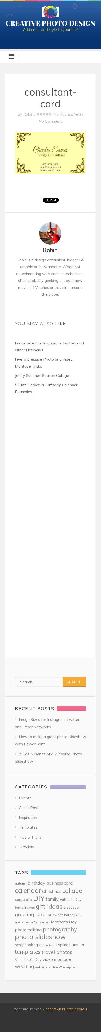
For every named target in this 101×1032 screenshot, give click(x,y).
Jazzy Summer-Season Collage (42, 375)
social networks (48, 945)
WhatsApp (65, 967)
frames (29, 907)
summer (77, 944)
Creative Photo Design (66, 1009)
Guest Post (28, 807)
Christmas (51, 891)
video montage (57, 959)
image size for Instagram (35, 922)
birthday (36, 883)
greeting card (30, 914)
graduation (71, 907)
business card (59, 883)
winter (77, 967)
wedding (24, 966)
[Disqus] (50, 466)
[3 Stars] (43, 114)
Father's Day (71, 899)
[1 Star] (38, 114)
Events (25, 797)
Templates (28, 827)
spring (63, 944)
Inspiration (28, 817)
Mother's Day (64, 921)
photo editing (28, 930)
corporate (23, 899)
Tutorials (26, 846)
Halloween (55, 915)
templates (28, 951)
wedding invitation (46, 967)
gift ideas (49, 906)
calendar (28, 890)
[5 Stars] (49, 114)
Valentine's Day (28, 959)
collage (72, 890)
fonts (19, 907)
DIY (39, 898)
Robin (28, 114)
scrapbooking (26, 944)
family (52, 899)
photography (60, 929)
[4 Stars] (46, 114)
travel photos (57, 952)
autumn (21, 883)
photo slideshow (40, 936)
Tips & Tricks (30, 837)
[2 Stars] (40, 114)
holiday (69, 915)
